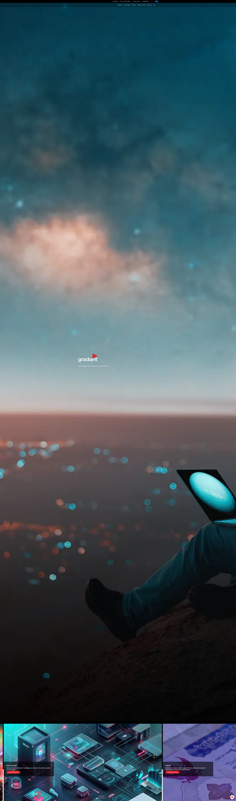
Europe (152, 1)
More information (12, 772)
